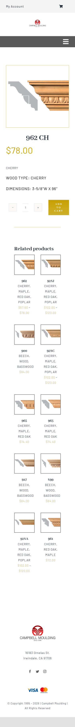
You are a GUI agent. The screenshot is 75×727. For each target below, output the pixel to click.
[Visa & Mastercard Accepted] (38, 687)
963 (50, 421)
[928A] (24, 515)
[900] (24, 327)
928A (24, 539)
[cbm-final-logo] (37, 21)
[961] (51, 515)
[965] (24, 397)
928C (51, 351)
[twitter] (37, 671)
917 (24, 480)
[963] (51, 397)
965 (24, 421)
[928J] (51, 257)
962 (24, 281)
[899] (51, 456)
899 (50, 480)
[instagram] (45, 671)
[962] (37, 96)
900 (24, 351)
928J (50, 281)
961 (50, 539)
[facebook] (30, 671)
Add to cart (58, 207)
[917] (24, 456)
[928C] (51, 327)
